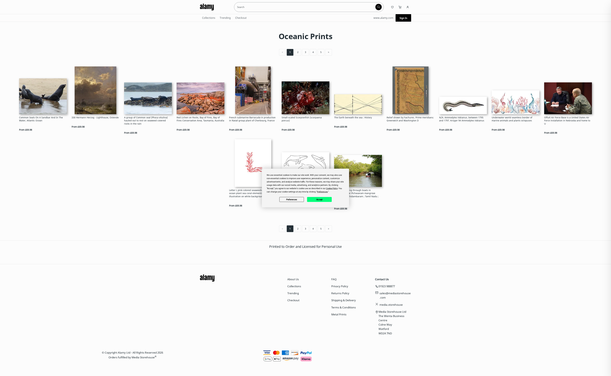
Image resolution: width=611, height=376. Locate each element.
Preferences (291, 199)
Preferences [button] (322, 192)
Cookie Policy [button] (332, 188)
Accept (319, 199)
